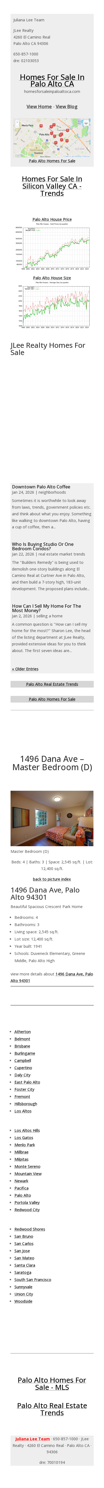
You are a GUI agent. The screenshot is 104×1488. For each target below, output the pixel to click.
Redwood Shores (29, 1229)
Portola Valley (27, 1202)
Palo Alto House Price (52, 219)
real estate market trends (62, 554)
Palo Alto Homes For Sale (52, 160)
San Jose (22, 1250)
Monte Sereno (27, 1166)
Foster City (24, 1089)
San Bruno (23, 1236)
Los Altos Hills (27, 1130)
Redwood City (27, 1209)
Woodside (23, 1301)
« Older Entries (25, 668)
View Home (39, 106)
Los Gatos (23, 1137)
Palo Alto (22, 1195)
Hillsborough (25, 1103)
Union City (23, 1294)
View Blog (66, 106)
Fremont (22, 1096)
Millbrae (21, 1152)
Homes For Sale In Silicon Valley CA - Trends (52, 186)
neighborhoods (52, 492)
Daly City (22, 1075)
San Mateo (24, 1258)
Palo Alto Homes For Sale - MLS (52, 1383)
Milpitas (21, 1159)
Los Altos (23, 1111)
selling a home (49, 615)
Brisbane (22, 1046)
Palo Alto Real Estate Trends (52, 684)
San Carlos (24, 1243)
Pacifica (21, 1188)
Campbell (22, 1060)
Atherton (22, 1031)
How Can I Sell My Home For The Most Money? (46, 608)
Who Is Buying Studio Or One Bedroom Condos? (42, 546)
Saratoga (22, 1272)
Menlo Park (24, 1144)
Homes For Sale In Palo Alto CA (52, 80)
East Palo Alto (27, 1082)
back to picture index (52, 879)
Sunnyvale (23, 1286)
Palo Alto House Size (52, 277)
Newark (21, 1180)
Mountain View (28, 1173)
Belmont (22, 1038)
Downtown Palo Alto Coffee (41, 487)
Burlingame (24, 1053)
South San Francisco (32, 1279)
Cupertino (23, 1067)
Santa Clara (24, 1265)
